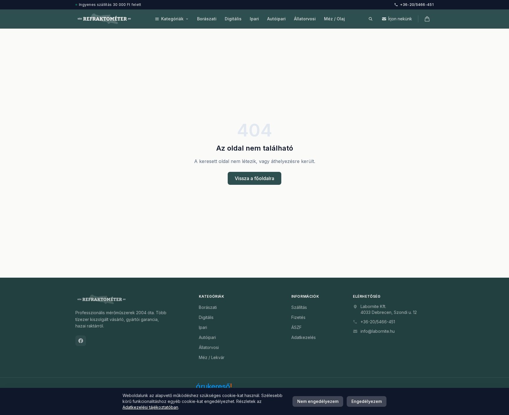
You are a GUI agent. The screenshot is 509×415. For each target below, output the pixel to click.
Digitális (233, 18)
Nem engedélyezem (317, 401)
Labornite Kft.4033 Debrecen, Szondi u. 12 (389, 309)
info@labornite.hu (378, 331)
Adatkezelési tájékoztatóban (150, 407)
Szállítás (299, 307)
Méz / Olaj (334, 18)
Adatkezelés (303, 337)
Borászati (207, 18)
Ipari (254, 18)
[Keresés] (370, 19)
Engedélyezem (366, 401)
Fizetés (298, 317)
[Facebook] (80, 340)
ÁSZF (296, 327)
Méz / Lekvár (211, 357)
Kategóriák (172, 18)
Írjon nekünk (400, 18)
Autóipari (276, 18)
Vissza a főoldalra (254, 178)
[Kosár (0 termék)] (427, 19)
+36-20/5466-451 (417, 4)
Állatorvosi (305, 18)
